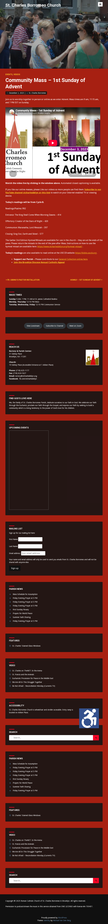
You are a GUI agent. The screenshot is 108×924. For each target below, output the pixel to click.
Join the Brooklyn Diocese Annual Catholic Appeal (39, 262)
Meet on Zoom (75, 326)
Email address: (15, 553)
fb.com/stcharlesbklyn (28, 379)
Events (9, 74)
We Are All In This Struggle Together (27, 682)
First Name (13, 539)
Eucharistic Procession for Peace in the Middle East (32, 678)
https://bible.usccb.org (86, 253)
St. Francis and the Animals (23, 674)
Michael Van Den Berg (62, 920)
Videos (17, 74)
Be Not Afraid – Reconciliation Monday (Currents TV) (33, 686)
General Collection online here (73, 259)
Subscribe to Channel (54, 326)
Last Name (13, 546)
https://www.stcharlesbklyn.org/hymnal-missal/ (59, 246)
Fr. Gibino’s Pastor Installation (23, 280)
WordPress (62, 918)
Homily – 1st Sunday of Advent (85, 280)
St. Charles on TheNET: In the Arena (27, 671)
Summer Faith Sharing (22, 617)
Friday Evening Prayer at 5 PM (25, 598)
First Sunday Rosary (21, 609)
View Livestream (33, 326)
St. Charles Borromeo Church (33, 5)
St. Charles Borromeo (37, 93)
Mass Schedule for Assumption (25, 594)
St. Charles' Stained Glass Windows (26, 646)
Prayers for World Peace (22, 613)
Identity (47, 920)
